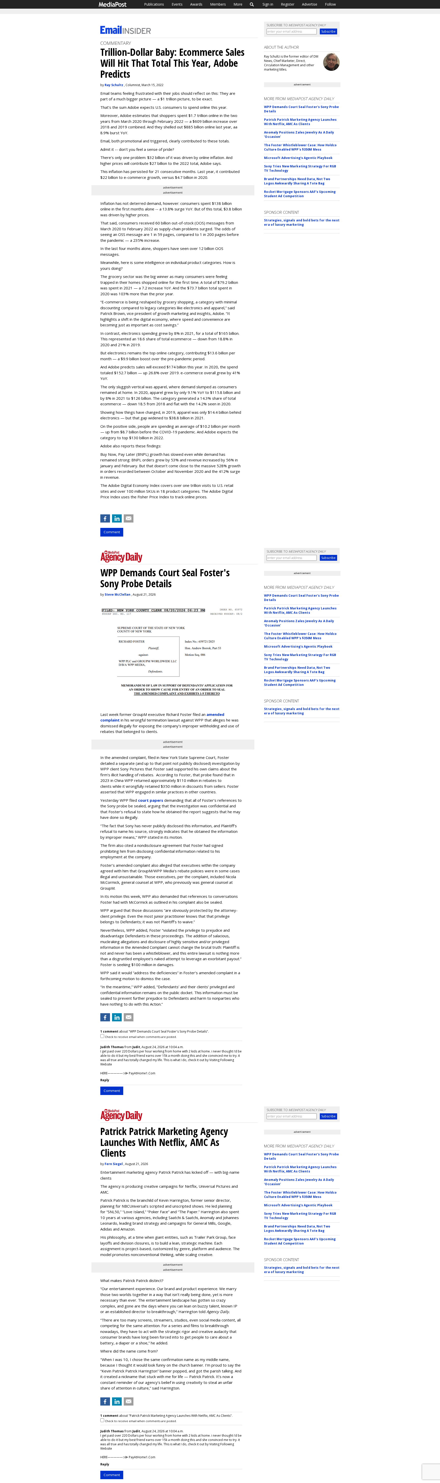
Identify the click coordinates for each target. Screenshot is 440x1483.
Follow (330, 4)
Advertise (309, 4)
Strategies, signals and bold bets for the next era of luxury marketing (301, 222)
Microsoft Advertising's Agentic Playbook (298, 158)
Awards (196, 4)
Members (218, 4)
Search (252, 4)
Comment (112, 532)
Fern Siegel (114, 1164)
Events (177, 4)
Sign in (268, 4)
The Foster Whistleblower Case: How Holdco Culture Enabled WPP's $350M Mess (300, 147)
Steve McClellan (117, 594)
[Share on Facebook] (105, 518)
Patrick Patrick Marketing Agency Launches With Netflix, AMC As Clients (300, 121)
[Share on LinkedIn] (117, 518)
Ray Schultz (114, 85)
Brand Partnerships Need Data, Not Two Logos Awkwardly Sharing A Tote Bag (297, 181)
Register (287, 4)
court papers (150, 800)
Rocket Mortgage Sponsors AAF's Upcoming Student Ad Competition (300, 194)
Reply (104, 1080)
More (237, 4)
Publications (154, 4)
